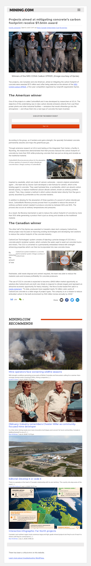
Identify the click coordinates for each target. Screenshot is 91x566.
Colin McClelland (14, 486)
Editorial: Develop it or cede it (25, 479)
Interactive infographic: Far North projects (32, 531)
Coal (57, 28)
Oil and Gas (63, 28)
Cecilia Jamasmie (14, 28)
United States (51, 28)
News (39, 28)
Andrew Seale (13, 379)
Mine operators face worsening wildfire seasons (36, 372)
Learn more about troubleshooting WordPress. (26, 558)
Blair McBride (13, 434)
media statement (15, 289)
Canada (43, 28)
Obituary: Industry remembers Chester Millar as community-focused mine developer (42, 425)
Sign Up (45, 126)
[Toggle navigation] (79, 9)
